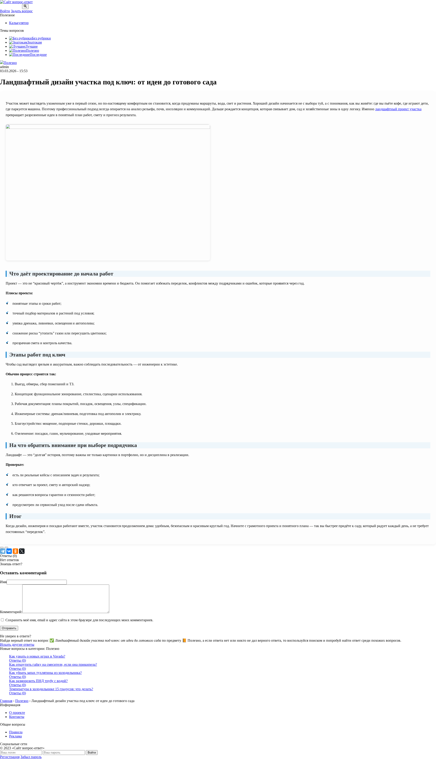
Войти (5, 11)
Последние (38, 54)
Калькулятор (19, 23)
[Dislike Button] (6, 547)
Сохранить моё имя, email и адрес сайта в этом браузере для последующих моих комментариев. (79, 620)
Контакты (16, 717)
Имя (3, 582)
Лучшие (31, 46)
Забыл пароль (31, 757)
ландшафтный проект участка (398, 109)
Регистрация (10, 757)
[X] (22, 551)
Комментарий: (11, 612)
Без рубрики (41, 38)
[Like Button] (2, 547)
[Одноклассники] (15, 551)
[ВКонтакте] (9, 551)
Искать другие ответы (17, 644)
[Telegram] (2, 551)
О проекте (17, 713)
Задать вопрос (22, 11)
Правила (15, 732)
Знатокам (34, 42)
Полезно (32, 50)
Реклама (15, 736)
